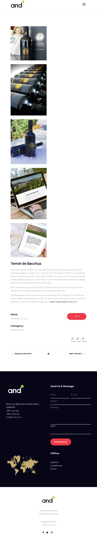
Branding (15, 330)
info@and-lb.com (14, 417)
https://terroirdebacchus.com (63, 302)
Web (22, 330)
